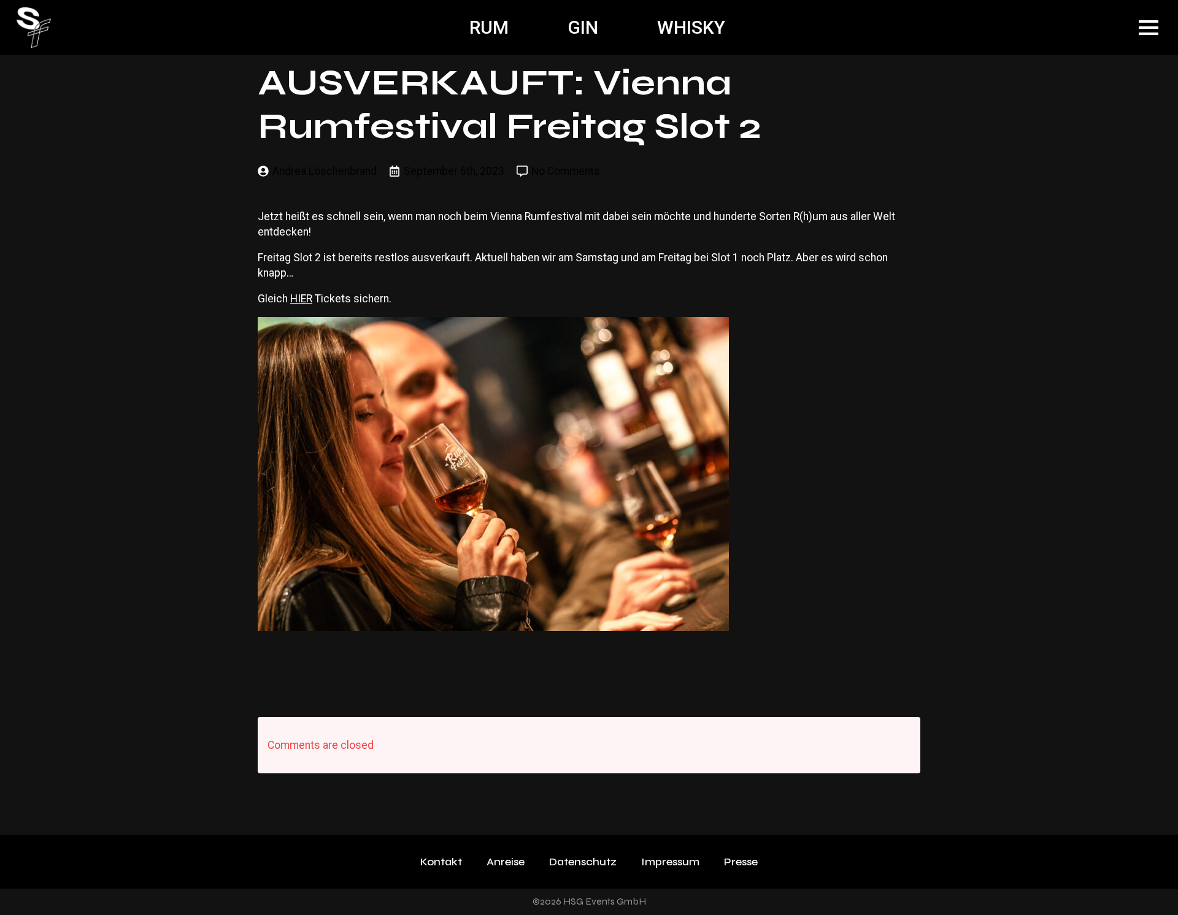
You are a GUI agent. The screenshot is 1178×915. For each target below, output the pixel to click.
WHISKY (691, 27)
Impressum (670, 861)
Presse (741, 861)
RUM (489, 27)
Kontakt (441, 861)
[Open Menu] (1148, 27)
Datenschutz (583, 861)
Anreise (506, 861)
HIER (301, 299)
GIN (583, 27)
